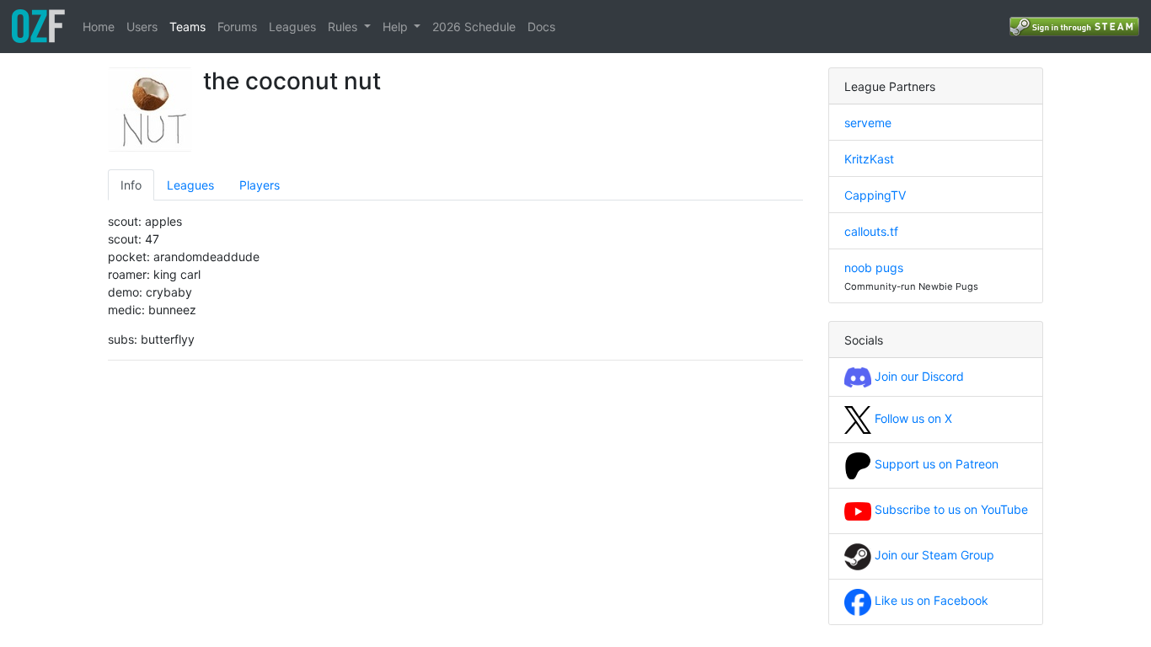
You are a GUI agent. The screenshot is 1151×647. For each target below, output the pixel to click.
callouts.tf (871, 231)
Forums (237, 26)
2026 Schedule (474, 26)
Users (142, 26)
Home (99, 26)
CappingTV (875, 195)
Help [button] (397, 26)
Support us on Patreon (934, 464)
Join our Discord (917, 376)
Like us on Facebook (929, 600)
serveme (867, 122)
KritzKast (869, 159)
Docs (541, 26)
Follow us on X (911, 418)
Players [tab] (259, 185)
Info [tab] (131, 185)
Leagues (292, 26)
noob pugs (873, 267)
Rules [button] (344, 26)
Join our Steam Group (932, 555)
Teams (187, 26)
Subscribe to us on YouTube (949, 509)
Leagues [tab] (190, 185)
